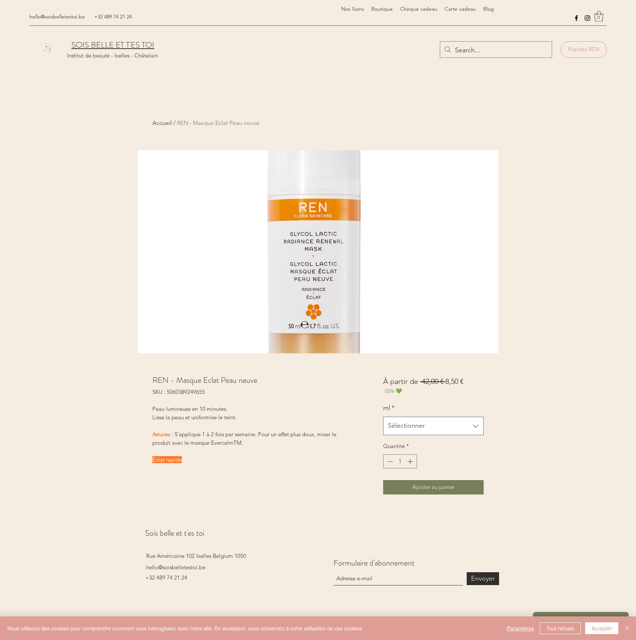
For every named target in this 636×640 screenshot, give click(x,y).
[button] (598, 16)
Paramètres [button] (520, 628)
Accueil (162, 122)
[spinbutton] (400, 461)
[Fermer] (627, 628)
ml (389, 408)
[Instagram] (587, 18)
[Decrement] (389, 461)
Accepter (601, 628)
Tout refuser (560, 628)
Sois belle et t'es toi (174, 533)
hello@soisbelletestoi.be (57, 16)
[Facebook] (576, 18)
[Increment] (411, 461)
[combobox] (433, 426)
